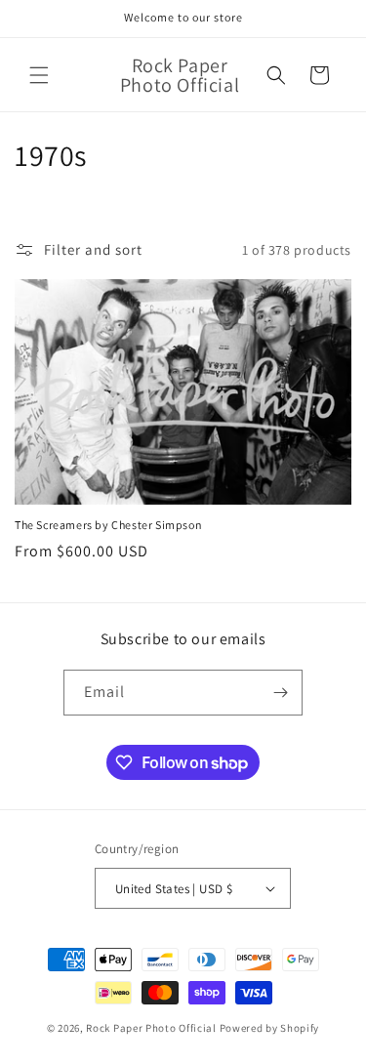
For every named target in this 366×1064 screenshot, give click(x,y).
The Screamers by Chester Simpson (108, 524)
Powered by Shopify (270, 1028)
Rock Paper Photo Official (152, 1028)
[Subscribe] (280, 693)
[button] (39, 75)
